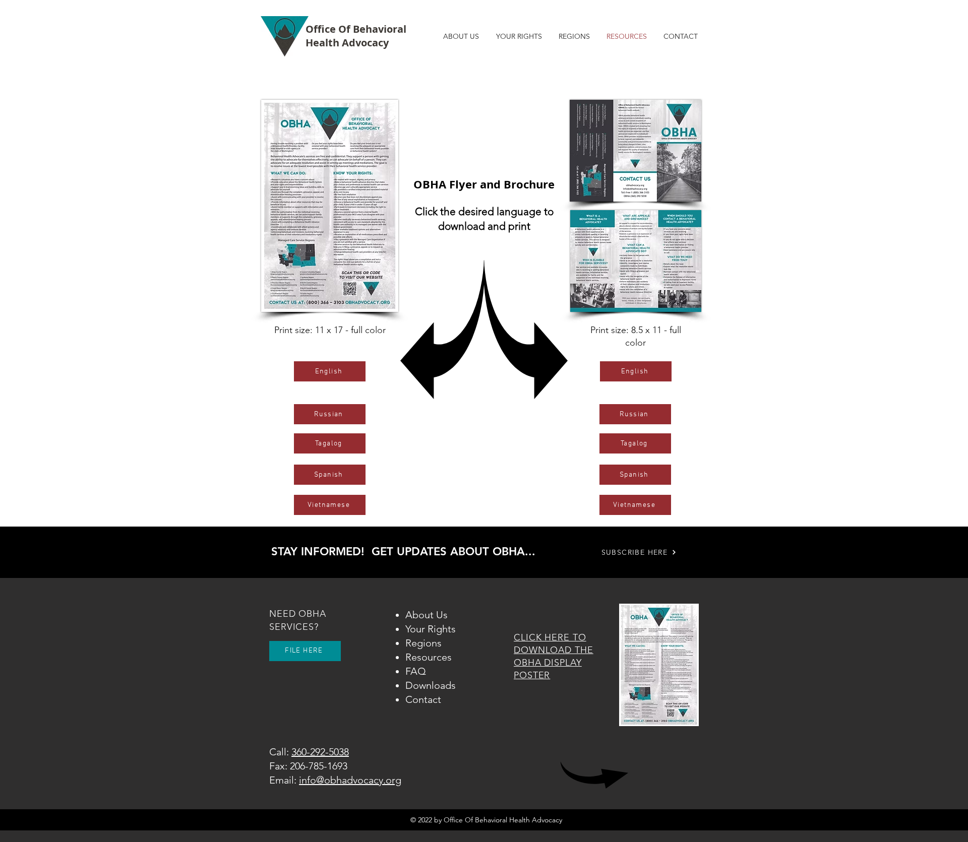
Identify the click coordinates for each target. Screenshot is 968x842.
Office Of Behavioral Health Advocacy (503, 819)
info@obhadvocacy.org (350, 780)
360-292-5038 (320, 752)
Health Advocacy (347, 42)
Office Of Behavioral (356, 29)
